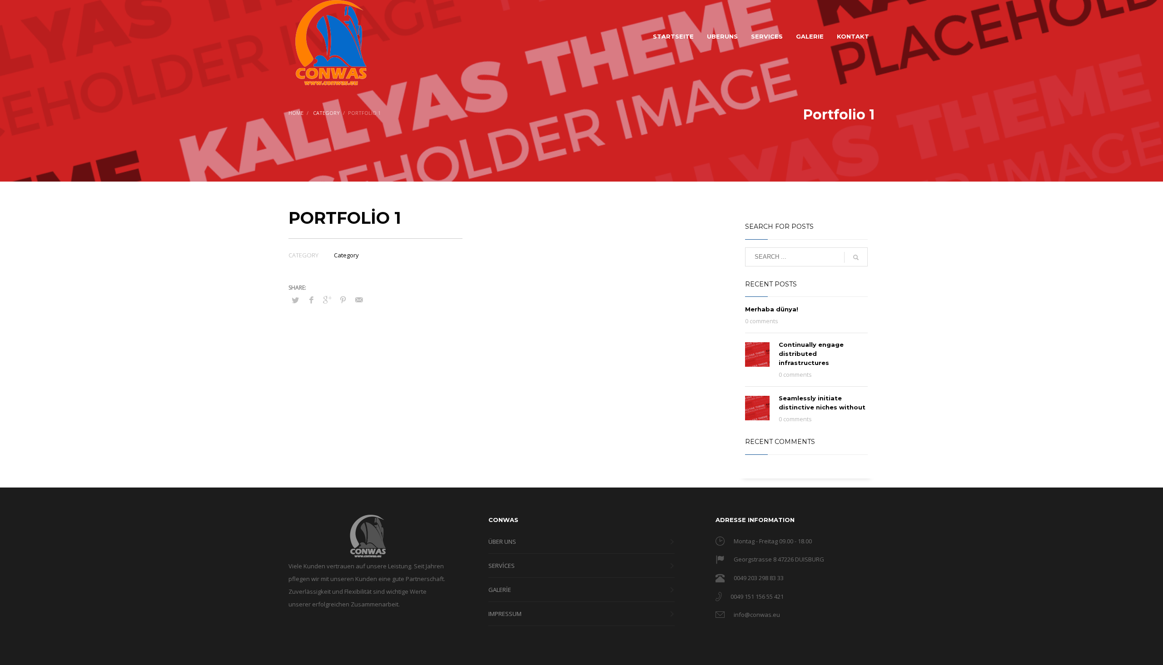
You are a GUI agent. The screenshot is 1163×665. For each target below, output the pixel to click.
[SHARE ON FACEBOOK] (311, 299)
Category (346, 255)
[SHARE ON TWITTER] (295, 300)
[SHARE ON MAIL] (359, 299)
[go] (856, 257)
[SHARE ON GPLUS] (327, 299)
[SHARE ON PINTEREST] (343, 299)
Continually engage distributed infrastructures (811, 353)
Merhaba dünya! (771, 309)
